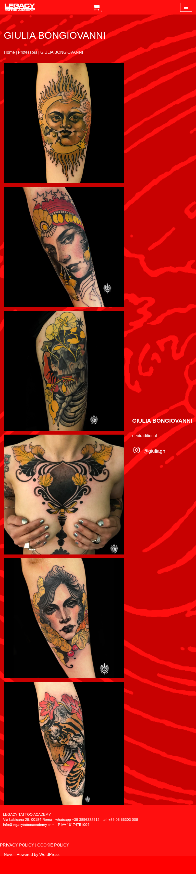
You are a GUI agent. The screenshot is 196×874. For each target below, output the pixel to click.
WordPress (49, 854)
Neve (9, 854)
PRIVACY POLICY (17, 845)
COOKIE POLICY (53, 845)
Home (9, 52)
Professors (27, 52)
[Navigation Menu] (186, 7)
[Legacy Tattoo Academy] (17, 7)
